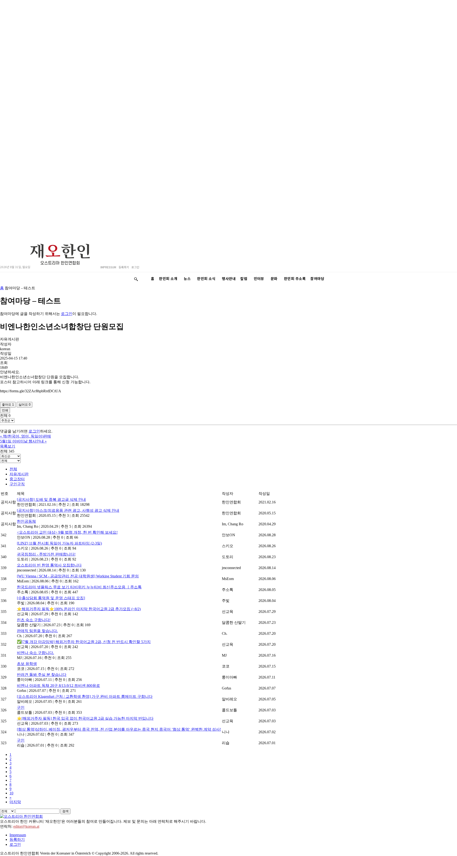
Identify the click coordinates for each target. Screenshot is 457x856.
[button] (136, 279)
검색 (65, 811)
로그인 (66, 314)
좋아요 (8, 404)
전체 (13, 469)
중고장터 (17, 479)
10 (11, 793)
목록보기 (7, 446)
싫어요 (24, 404)
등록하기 (17, 839)
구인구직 (17, 484)
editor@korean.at (26, 826)
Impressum (18, 835)
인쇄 (5, 410)
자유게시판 (19, 474)
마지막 (15, 802)
